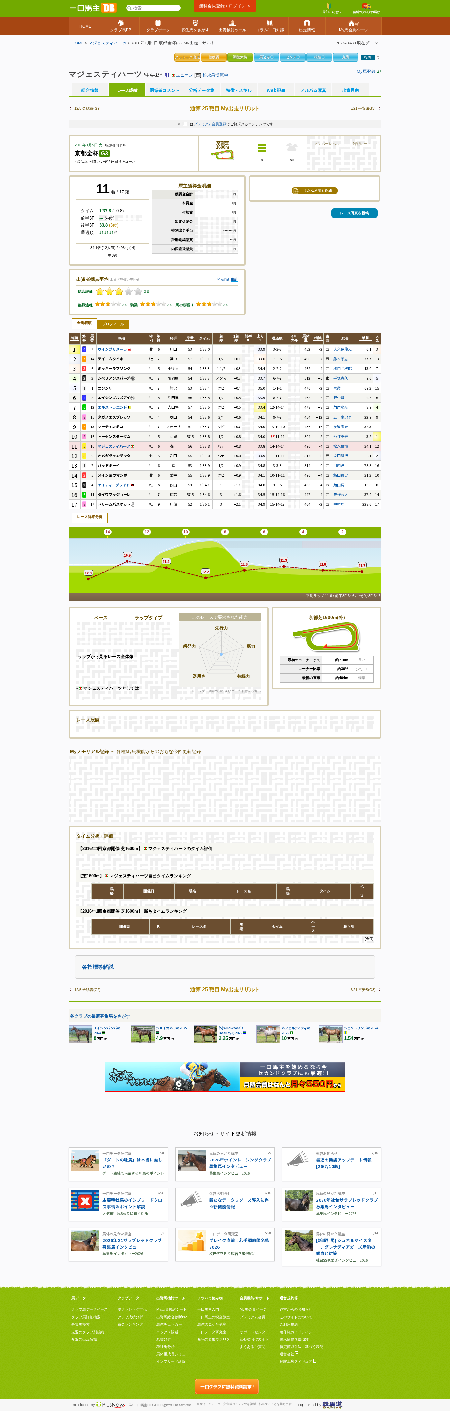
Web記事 (276, 90)
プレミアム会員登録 (210, 124)
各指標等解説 (98, 967)
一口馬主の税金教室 (213, 1317)
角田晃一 (340, 484)
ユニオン (184, 75)
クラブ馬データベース (89, 1309)
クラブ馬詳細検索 (85, 1317)
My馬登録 (366, 71)
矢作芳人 (340, 494)
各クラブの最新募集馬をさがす (100, 1016)
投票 (368, 57)
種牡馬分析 (165, 1347)
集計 (234, 279)
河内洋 (338, 465)
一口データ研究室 (211, 1332)
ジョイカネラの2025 (171, 1027)
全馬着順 (84, 323)
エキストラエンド (113, 407)
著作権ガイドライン (296, 1332)
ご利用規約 (289, 1324)
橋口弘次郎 (342, 368)
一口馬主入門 (208, 1309)
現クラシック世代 (132, 1309)
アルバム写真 (313, 90)
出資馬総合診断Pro (171, 1317)
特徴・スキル (239, 90)
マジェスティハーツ (107, 43)
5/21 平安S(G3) (363, 108)
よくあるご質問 (252, 1347)
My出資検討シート (171, 1309)
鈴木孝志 (340, 358)
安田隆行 (340, 455)
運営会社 (287, 1354)
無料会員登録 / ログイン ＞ (225, 5)
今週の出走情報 (84, 1339)
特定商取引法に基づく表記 (301, 1347)
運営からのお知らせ (296, 1309)
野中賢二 (340, 397)
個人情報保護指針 (294, 1339)
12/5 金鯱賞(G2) (87, 108)
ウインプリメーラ (113, 349)
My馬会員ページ (253, 1309)
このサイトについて (296, 1317)
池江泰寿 (340, 436)
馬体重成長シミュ (170, 1354)
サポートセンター (254, 1332)
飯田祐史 (340, 475)
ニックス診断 (167, 1332)
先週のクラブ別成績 (87, 1332)
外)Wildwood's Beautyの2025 (231, 1030)
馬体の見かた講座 (211, 1324)
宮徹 (337, 388)
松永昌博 (340, 446)
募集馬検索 (80, 1324)
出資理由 (350, 90)
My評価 (223, 279)
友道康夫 (340, 426)
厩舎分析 (163, 1339)
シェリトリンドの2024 (361, 1027)
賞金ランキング (130, 1324)
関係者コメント (164, 90)
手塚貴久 (340, 378)
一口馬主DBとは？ (329, 12)
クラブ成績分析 (130, 1317)
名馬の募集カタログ (213, 1339)
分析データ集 (201, 90)
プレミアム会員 (252, 1317)
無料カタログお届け (366, 12)
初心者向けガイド (254, 1339)
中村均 (338, 504)
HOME (78, 43)
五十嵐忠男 (342, 417)
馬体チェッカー (169, 1324)
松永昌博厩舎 (215, 75)
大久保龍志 (342, 349)
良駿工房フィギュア (296, 1361)
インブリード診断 (170, 1361)
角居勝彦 (340, 407)
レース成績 (127, 90)
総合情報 (89, 90)
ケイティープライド (114, 484)
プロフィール (113, 324)
